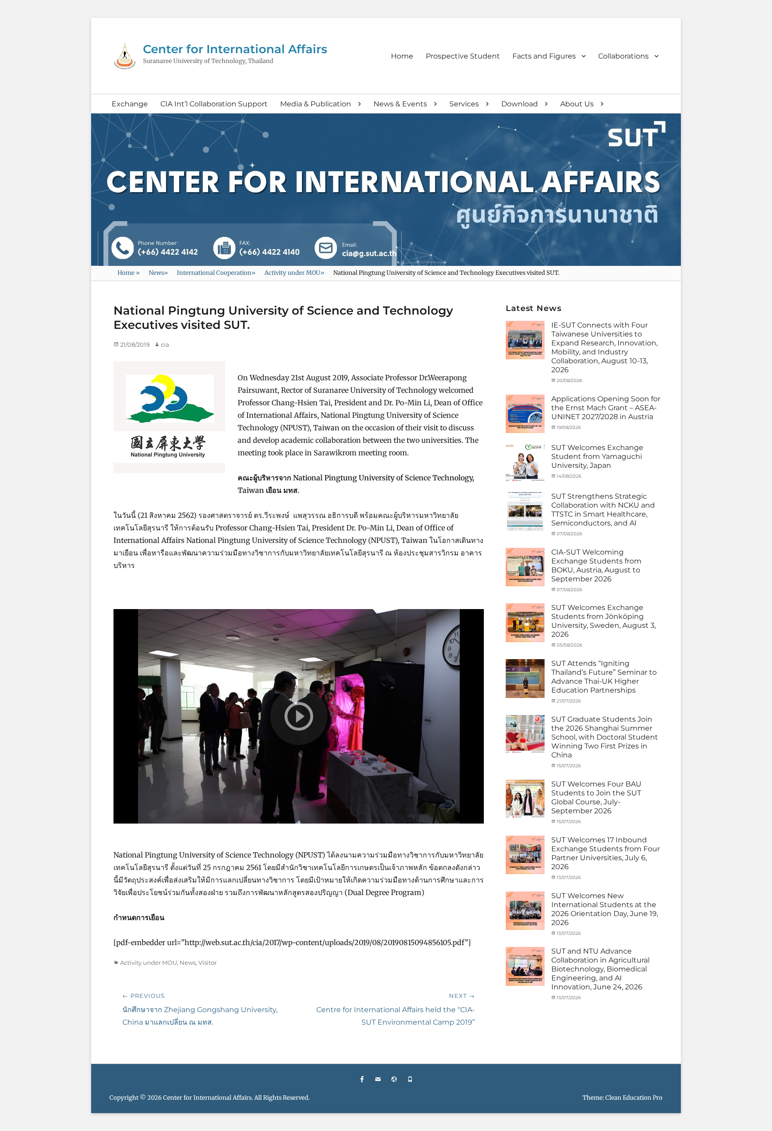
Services (464, 104)
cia (165, 344)
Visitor (207, 962)
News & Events (400, 104)
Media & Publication (315, 104)
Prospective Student (463, 56)
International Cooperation (216, 273)
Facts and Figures (544, 56)
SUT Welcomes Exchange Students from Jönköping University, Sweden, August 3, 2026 (603, 621)
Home (402, 56)
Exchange (130, 104)
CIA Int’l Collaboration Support (214, 104)
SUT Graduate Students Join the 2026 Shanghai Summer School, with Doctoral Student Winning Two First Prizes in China (604, 737)
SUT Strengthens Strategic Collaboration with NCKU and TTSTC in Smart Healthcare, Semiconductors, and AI (603, 509)
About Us (577, 104)
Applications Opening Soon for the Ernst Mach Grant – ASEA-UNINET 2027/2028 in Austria (605, 408)
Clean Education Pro (634, 1098)
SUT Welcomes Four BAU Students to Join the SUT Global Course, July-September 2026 (596, 797)
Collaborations (623, 56)
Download (519, 104)
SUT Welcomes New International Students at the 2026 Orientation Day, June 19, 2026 (604, 909)
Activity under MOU (294, 273)
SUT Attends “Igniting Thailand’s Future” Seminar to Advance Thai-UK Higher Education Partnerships (604, 676)
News (158, 273)
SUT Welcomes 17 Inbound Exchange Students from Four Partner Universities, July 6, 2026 (605, 853)
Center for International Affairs (235, 49)
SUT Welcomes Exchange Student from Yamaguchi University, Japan (597, 456)
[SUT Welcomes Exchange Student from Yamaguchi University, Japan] (525, 462)
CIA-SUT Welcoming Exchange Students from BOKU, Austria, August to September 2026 (596, 565)
